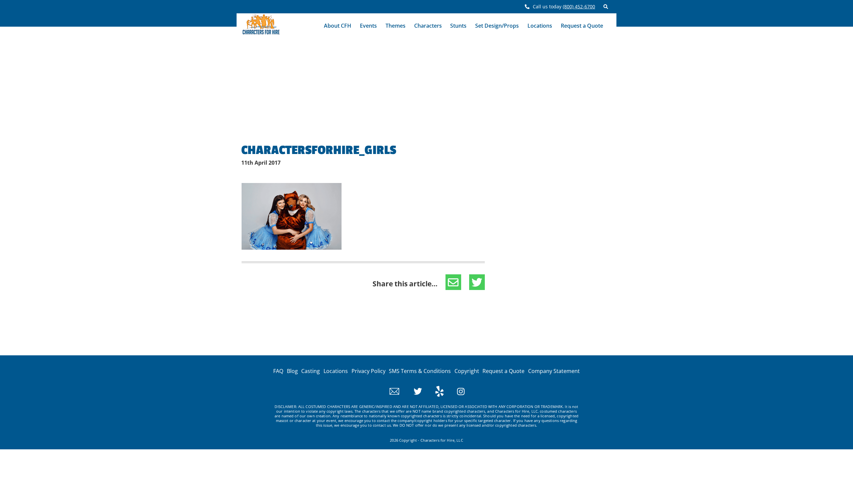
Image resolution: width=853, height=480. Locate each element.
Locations (539, 25)
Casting (310, 371)
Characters (428, 25)
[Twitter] (412, 390)
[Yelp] (434, 390)
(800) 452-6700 (579, 6)
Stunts (458, 25)
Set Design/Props (497, 25)
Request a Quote (582, 25)
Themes (396, 25)
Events (368, 25)
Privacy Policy (369, 371)
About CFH (337, 25)
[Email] (394, 390)
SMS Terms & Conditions (420, 371)
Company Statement (554, 371)
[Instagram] (455, 390)
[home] (261, 25)
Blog (292, 371)
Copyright (466, 371)
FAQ (278, 371)
